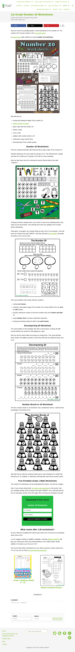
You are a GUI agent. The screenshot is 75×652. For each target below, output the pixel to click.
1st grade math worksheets (40, 488)
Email (36, 616)
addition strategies (54, 539)
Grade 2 (16, 19)
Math (20, 19)
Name (15, 616)
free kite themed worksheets (37, 550)
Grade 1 (12, 19)
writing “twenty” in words (21, 123)
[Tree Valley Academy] (6, 6)
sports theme (16, 37)
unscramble (53, 233)
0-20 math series (40, 33)
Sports (23, 19)
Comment (14, 600)
